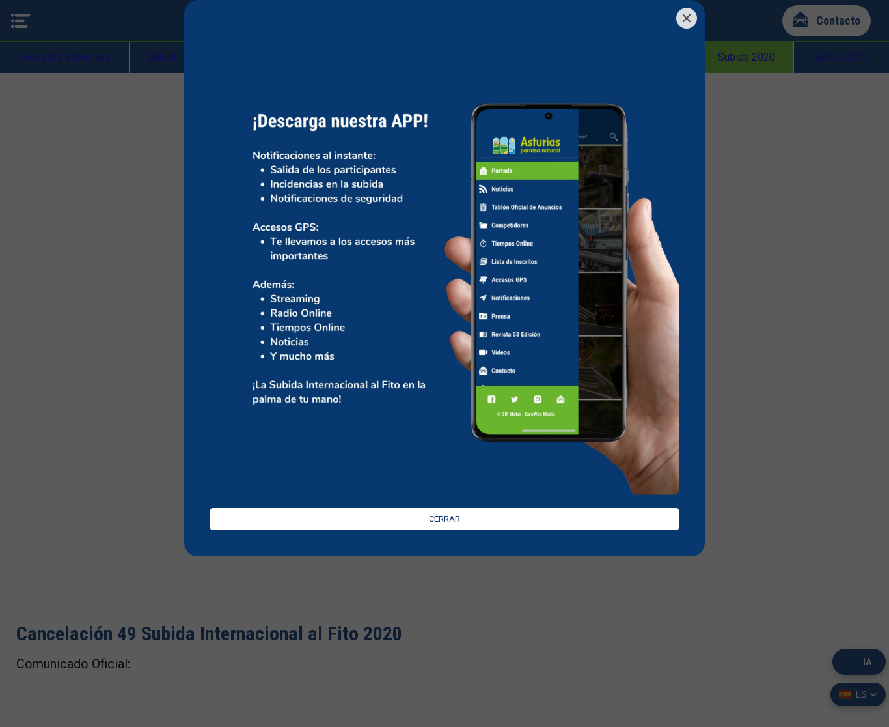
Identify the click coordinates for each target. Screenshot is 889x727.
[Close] (686, 18)
